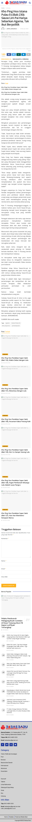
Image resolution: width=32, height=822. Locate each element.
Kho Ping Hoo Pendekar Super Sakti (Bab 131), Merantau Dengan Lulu (14, 389)
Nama (3, 561)
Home (2, 8)
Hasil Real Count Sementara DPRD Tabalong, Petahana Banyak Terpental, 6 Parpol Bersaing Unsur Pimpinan (18, 701)
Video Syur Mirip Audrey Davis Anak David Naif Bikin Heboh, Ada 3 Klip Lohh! (18, 664)
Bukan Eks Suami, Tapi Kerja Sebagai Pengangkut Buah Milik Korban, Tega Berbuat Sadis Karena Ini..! (17, 646)
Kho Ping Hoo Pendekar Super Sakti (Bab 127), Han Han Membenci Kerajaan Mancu (14, 515)
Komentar (5, 538)
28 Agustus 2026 (6, 362)
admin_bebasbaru (12, 28)
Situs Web (4, 577)
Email (3, 569)
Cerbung (8, 8)
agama (8, 323)
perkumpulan (16, 325)
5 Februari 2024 (24, 28)
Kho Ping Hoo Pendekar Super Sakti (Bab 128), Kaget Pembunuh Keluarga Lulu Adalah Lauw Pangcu (15, 482)
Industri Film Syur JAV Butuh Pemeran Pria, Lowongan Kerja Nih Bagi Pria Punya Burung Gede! (18, 673)
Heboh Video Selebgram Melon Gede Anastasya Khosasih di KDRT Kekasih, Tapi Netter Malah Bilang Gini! (18, 655)
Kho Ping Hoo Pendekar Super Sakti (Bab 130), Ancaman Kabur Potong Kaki (15, 420)
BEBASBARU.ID (6, 59)
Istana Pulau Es (16, 323)
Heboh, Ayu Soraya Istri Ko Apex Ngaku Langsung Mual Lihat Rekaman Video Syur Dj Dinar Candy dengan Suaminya (18, 636)
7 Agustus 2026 (6, 487)
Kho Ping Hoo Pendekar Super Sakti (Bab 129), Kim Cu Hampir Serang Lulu (15, 451)
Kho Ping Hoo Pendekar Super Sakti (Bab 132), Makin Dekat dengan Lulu (14, 359)
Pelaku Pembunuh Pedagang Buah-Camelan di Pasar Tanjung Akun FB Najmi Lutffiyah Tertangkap (12, 623)
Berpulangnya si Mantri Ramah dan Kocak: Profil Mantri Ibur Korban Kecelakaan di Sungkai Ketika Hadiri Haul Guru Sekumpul (18, 691)
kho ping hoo (6, 325)
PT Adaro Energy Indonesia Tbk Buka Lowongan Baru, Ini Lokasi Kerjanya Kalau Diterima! (18, 710)
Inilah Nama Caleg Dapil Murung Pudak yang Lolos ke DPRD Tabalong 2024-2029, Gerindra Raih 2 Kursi (18, 682)
